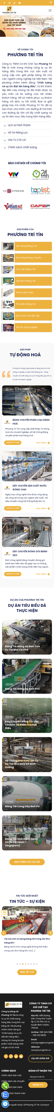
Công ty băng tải (10, 1012)
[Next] (50, 933)
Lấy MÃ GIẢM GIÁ (40, 1058)
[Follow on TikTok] (14, 3)
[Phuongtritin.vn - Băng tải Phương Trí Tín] (25, 10)
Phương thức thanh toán (13, 1093)
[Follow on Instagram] (9, 3)
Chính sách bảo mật (11, 1076)
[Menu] (50, 10)
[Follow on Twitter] (16, 1056)
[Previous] (3, 933)
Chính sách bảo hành (11, 1087)
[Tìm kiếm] (51, 3)
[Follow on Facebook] (4, 3)
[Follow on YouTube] (19, 3)
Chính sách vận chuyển (13, 1081)
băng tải (5, 1026)
